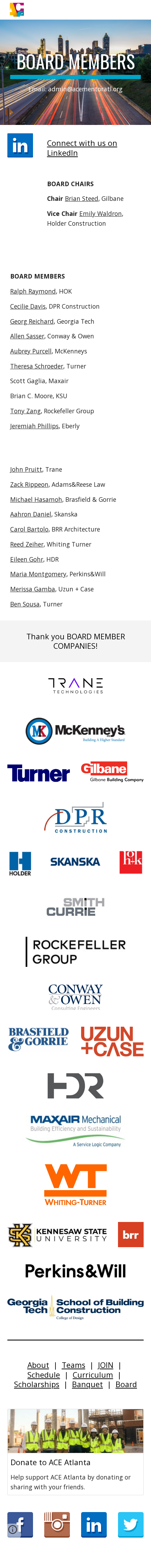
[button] (12, 1532)
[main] (75, 72)
